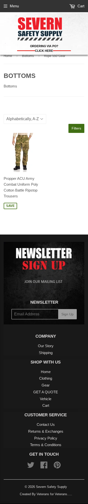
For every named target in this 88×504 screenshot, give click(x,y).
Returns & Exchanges (45, 431)
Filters (76, 128)
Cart (80, 6)
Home (8, 56)
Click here (44, 51)
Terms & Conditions (45, 445)
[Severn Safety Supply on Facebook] (44, 466)
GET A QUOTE (45, 392)
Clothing (45, 378)
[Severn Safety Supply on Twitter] (30, 466)
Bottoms (28, 56)
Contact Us (46, 424)
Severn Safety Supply (51, 487)
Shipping (46, 353)
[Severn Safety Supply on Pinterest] (57, 466)
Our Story (46, 346)
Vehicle (45, 399)
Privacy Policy (45, 438)
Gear (46, 385)
